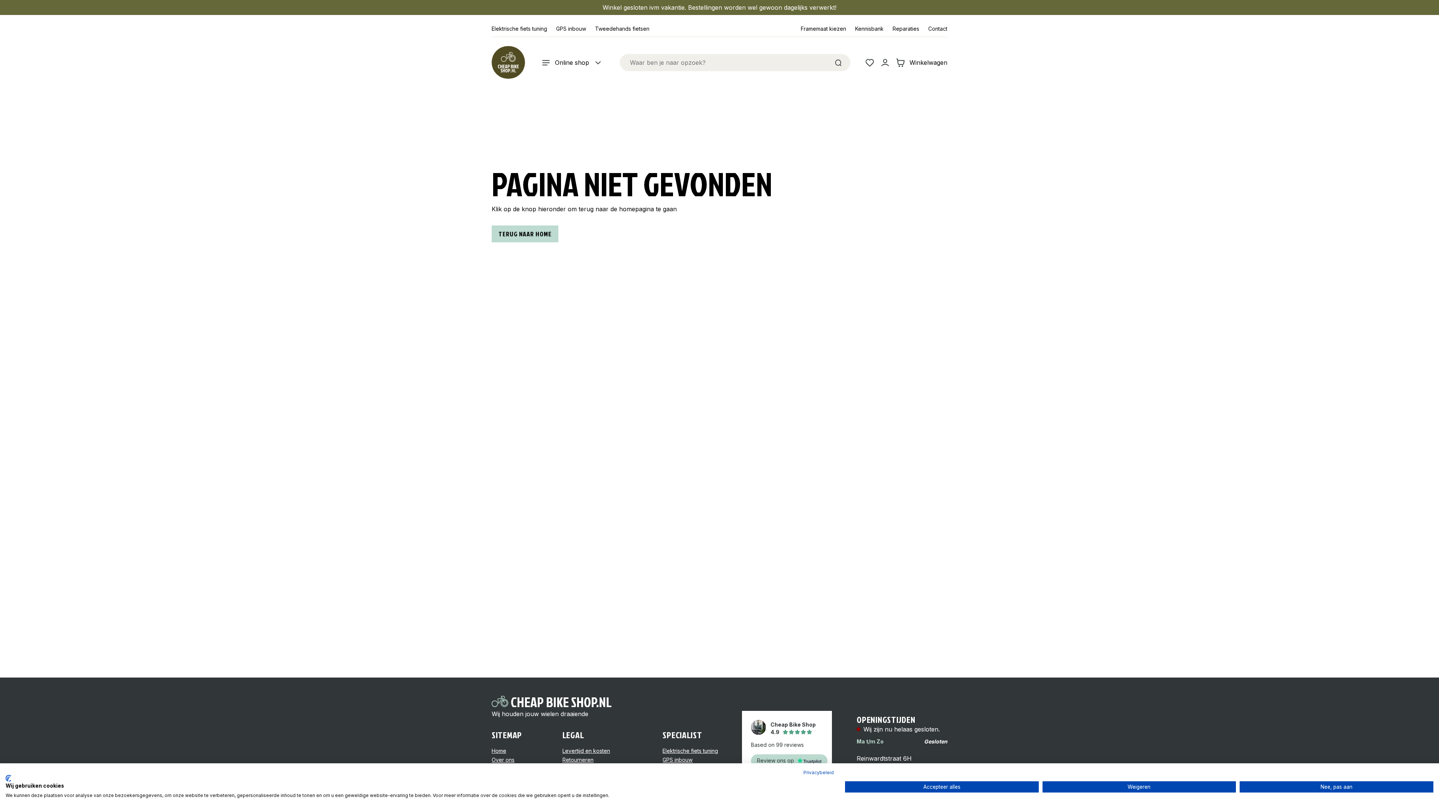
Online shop (572, 62)
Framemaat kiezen (823, 28)
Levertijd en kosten (586, 751)
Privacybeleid (818, 772)
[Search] (838, 63)
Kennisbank (869, 28)
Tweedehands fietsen (622, 28)
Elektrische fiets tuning (519, 28)
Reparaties (906, 28)
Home (499, 751)
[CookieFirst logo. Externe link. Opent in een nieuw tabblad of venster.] (8, 778)
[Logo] (508, 62)
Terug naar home (525, 234)
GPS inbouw (571, 28)
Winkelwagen (928, 62)
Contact (937, 28)
